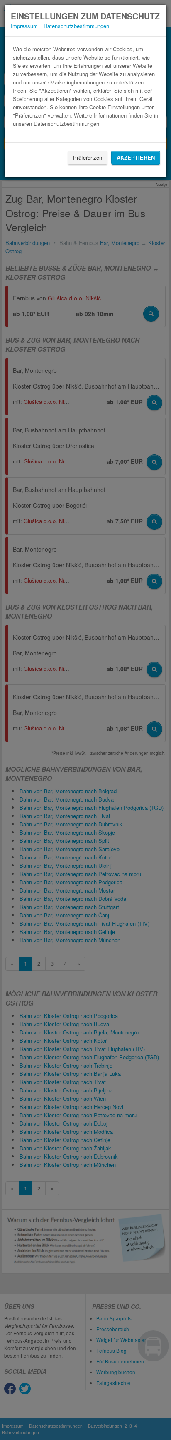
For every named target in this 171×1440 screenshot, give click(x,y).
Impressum (24, 26)
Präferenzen (87, 157)
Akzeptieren (136, 157)
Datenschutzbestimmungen (76, 26)
